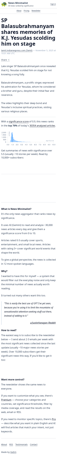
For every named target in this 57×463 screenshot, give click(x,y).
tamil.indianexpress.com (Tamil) (16, 50)
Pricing (26, 10)
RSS (11, 444)
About (19, 10)
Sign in (53, 4)
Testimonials (21, 444)
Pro (54, 419)
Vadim (13, 452)
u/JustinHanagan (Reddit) (43, 322)
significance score (19, 121)
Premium (6, 399)
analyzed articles (42, 125)
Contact (33, 444)
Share (4, 59)
